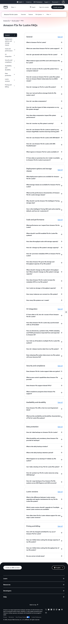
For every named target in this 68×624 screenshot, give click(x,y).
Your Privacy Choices (21, 617)
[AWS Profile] (63, 2)
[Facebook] (48, 610)
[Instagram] (54, 610)
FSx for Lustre (15, 20)
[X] (46, 610)
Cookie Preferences (36, 617)
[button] (58, 7)
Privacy (5, 617)
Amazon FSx (6, 20)
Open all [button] (60, 37)
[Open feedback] (66, 312)
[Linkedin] (51, 610)
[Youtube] (59, 610)
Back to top (33, 605)
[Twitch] (56, 610)
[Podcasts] (62, 610)
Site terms (11, 617)
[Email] (46, 613)
